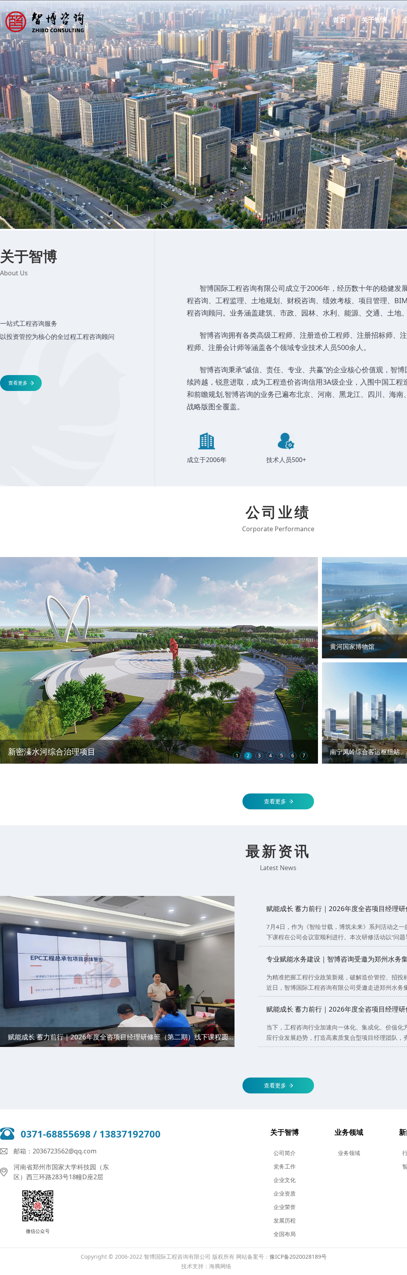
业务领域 (349, 1132)
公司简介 (284, 1153)
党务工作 (284, 1166)
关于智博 (374, 19)
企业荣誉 (284, 1207)
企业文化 (284, 1180)
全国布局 (284, 1234)
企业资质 (284, 1193)
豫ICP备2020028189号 (298, 1256)
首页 (339, 19)
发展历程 (284, 1220)
